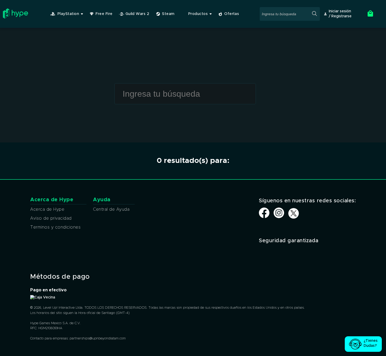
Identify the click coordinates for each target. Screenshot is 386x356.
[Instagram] (279, 217)
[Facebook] (264, 217)
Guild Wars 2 (137, 14)
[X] (293, 213)
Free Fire (104, 14)
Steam (168, 14)
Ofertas (231, 14)
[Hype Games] (15, 17)
